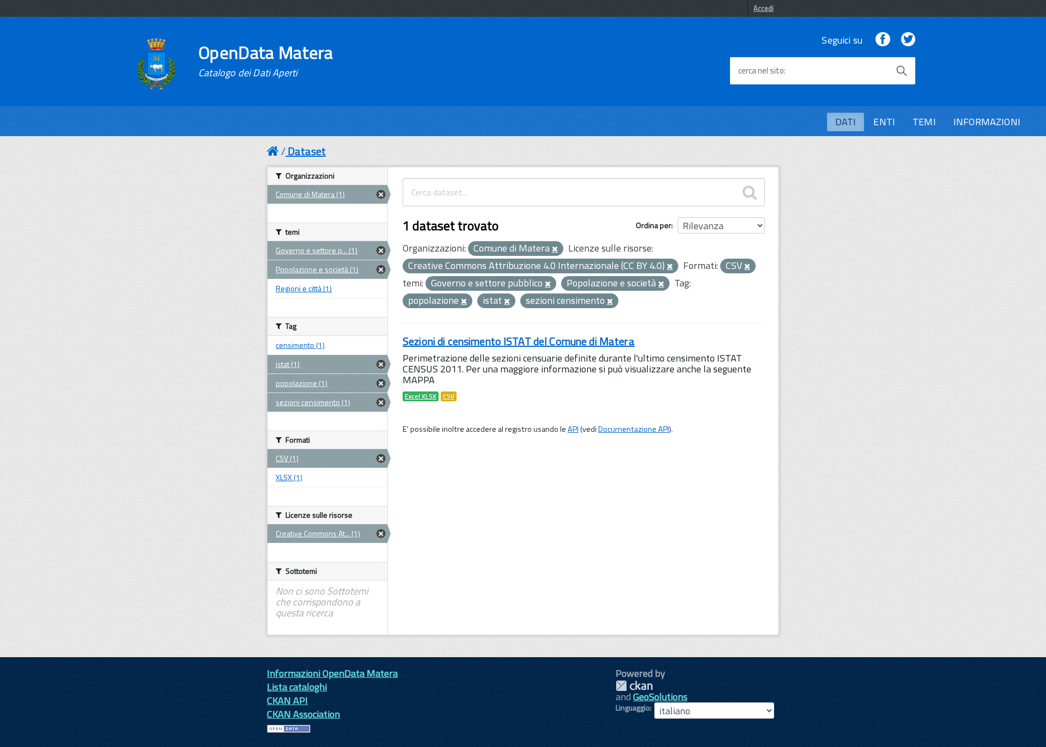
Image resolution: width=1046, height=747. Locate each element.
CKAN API (287, 700)
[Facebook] (882, 40)
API (573, 429)
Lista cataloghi (297, 686)
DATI (845, 121)
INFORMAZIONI (986, 121)
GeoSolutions (660, 696)
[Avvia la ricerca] (901, 70)
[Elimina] (555, 249)
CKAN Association (303, 714)
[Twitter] (908, 40)
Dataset (307, 151)
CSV (448, 396)
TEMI (924, 121)
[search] (750, 192)
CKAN (634, 685)
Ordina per (653, 225)
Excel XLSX (420, 396)
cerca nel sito (761, 70)
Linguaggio (633, 707)
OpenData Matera (265, 61)
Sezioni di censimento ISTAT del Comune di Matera (519, 341)
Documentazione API (633, 429)
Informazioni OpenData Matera (332, 673)
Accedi (763, 8)
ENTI (884, 121)
